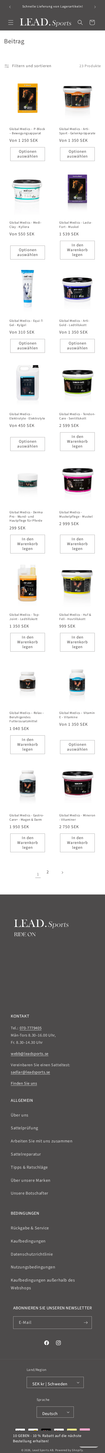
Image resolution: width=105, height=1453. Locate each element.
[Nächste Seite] (67, 874)
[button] (11, 22)
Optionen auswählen (27, 154)
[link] (38, 874)
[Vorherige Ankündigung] (10, 7)
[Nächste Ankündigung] (95, 7)
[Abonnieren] (86, 1322)
